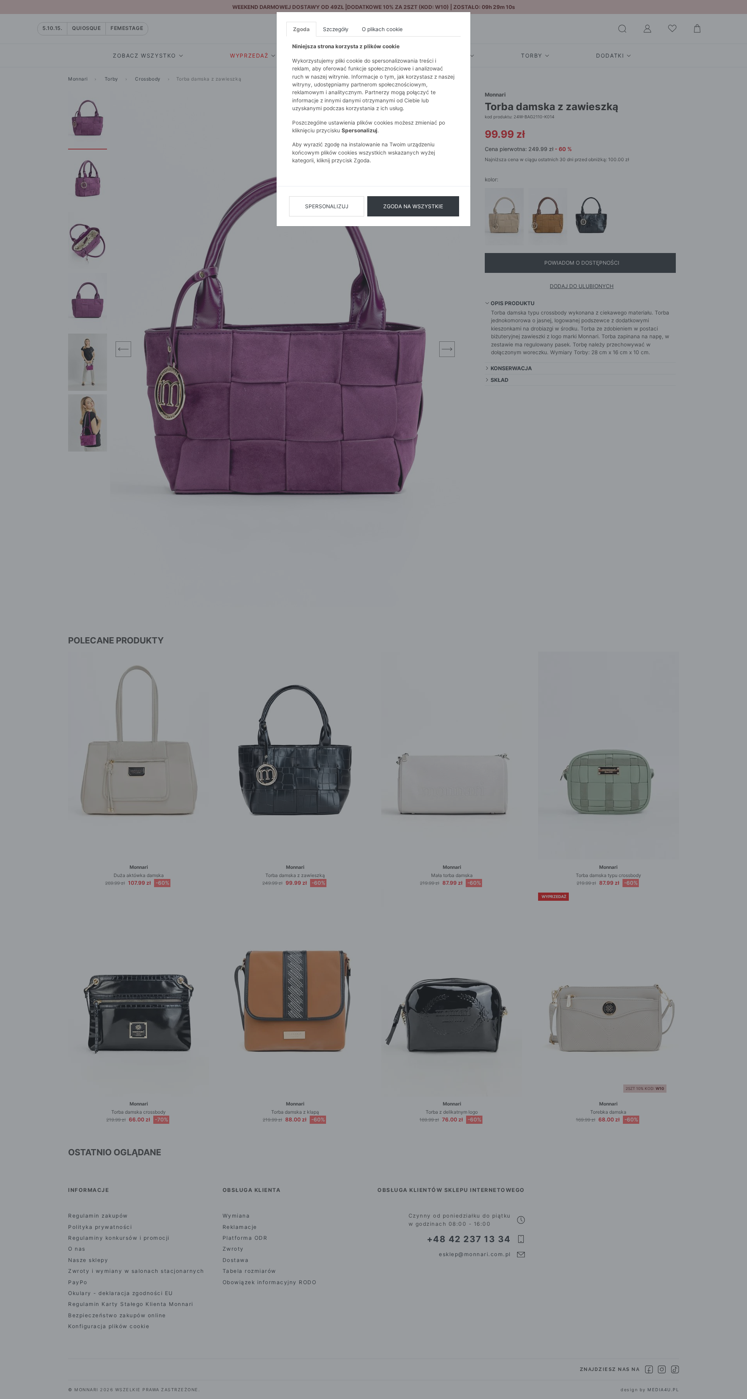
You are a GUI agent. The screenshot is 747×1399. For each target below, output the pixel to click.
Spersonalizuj (326, 206)
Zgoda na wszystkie (413, 206)
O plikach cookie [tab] (382, 29)
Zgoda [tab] (301, 29)
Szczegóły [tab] (336, 29)
